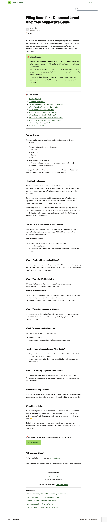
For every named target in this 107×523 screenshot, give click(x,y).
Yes (49, 476)
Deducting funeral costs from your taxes (41, 501)
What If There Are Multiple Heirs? (41, 110)
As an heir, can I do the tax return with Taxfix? (43, 497)
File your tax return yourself (22, 9)
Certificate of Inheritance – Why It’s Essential (46, 104)
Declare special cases (34, 9)
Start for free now (33, 442)
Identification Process (37, 102)
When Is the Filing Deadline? (39, 123)
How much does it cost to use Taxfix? (39, 504)
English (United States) (89, 520)
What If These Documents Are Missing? (43, 112)
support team (55, 458)
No (57, 476)
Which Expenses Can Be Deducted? (42, 115)
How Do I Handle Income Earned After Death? (46, 118)
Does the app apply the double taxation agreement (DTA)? (47, 494)
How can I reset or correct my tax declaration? (43, 507)
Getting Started (35, 99)
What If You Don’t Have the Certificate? (43, 107)
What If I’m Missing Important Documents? (45, 120)
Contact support (93, 3)
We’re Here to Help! (36, 125)
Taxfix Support (11, 9)
